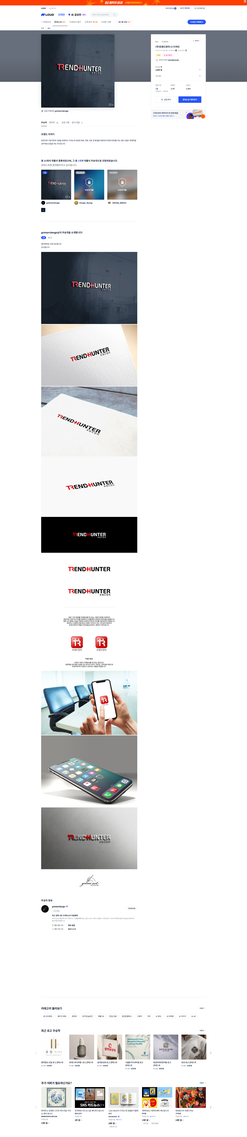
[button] (178, 68)
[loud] (43, 8)
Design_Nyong (85, 202)
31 (57, 123)
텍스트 (50, 237)
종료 (42, 28)
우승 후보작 (80, 173)
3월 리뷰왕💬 (154, 1123)
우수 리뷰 (145, 1123)
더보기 (202, 1008)
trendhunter (173, 60)
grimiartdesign (61, 111)
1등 (45, 173)
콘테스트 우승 (113, 1126)
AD (245, 1)
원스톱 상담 (124, 22)
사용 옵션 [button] (158, 76)
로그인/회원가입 (200, 8)
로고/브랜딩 (56, 911)
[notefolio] (52, 8)
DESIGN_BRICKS (119, 202)
